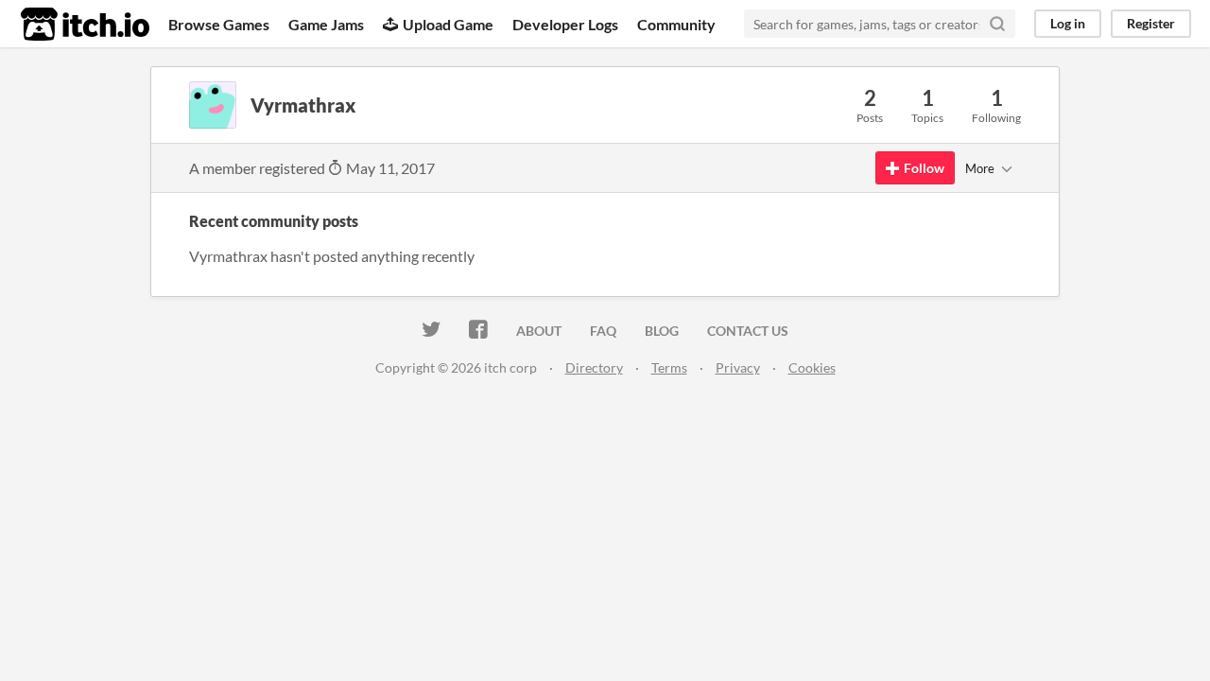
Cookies (812, 367)
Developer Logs (565, 24)
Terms (669, 367)
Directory (594, 367)
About (539, 331)
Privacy (738, 367)
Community (676, 24)
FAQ (603, 331)
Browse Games (218, 24)
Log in (1067, 23)
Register (1151, 23)
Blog (662, 331)
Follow (924, 168)
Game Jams (326, 24)
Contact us (747, 331)
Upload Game (448, 24)
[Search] (997, 23)
